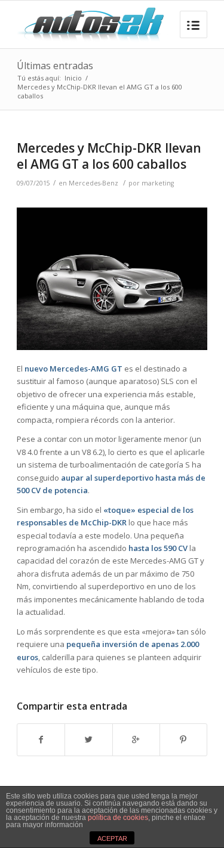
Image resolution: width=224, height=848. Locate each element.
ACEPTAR (112, 838)
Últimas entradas (55, 65)
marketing (158, 183)
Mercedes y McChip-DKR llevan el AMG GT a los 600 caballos (109, 156)
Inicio (73, 77)
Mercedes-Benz (93, 183)
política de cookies (118, 817)
